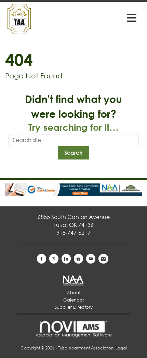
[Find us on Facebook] (41, 259)
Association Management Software (74, 335)
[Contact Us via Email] (103, 259)
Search (73, 152)
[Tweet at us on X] (53, 259)
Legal (121, 348)
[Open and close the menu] (111, 17)
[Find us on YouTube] (90, 259)
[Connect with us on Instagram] (78, 259)
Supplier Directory (74, 307)
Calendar (73, 300)
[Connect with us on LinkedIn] (66, 259)
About (73, 293)
